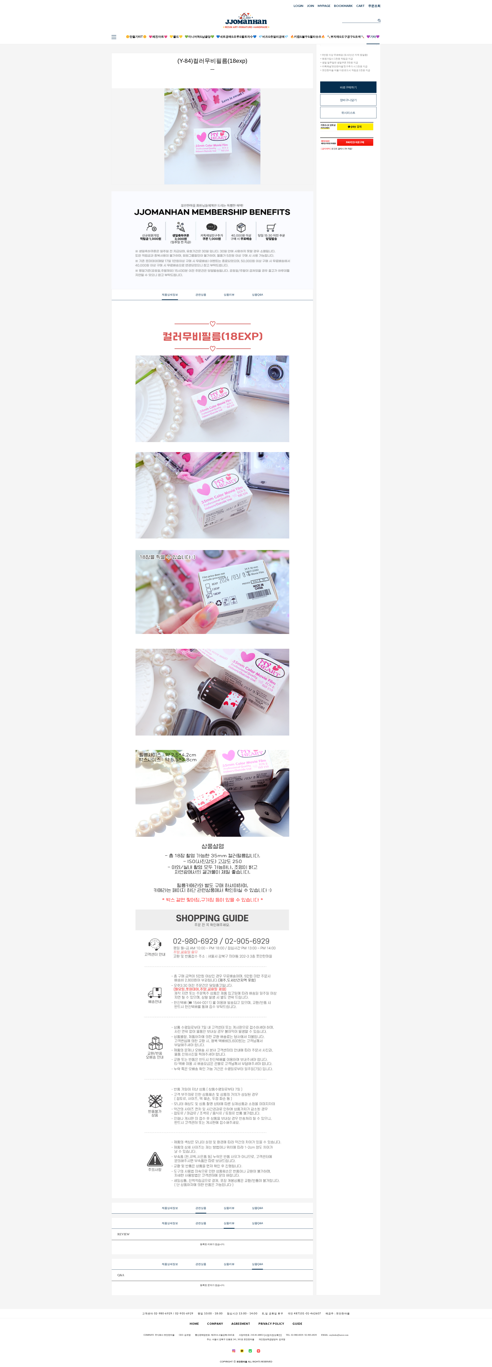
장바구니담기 (348, 100)
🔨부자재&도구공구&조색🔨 (345, 36)
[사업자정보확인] (273, 1335)
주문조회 (374, 5)
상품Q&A (257, 294)
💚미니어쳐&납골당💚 (199, 36)
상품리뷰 (229, 294)
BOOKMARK (343, 5)
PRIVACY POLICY (271, 1323)
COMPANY (215, 1323)
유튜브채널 (407, 38)
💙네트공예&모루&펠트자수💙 (236, 36)
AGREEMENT (240, 1323)
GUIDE (297, 1323)
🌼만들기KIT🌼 (136, 36)
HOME (194, 1323)
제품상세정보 (170, 294)
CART (360, 5)
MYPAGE (324, 5)
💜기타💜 (373, 36)
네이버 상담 (406, 28)
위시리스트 (348, 112)
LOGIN (298, 5)
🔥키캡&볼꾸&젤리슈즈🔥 (307, 36)
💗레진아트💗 (158, 36)
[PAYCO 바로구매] (355, 142)
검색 (379, 20)
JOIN (310, 5)
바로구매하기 (348, 87)
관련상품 (200, 294)
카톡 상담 (407, 23)
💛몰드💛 (176, 36)
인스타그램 (407, 33)
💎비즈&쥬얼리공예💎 (273, 36)
